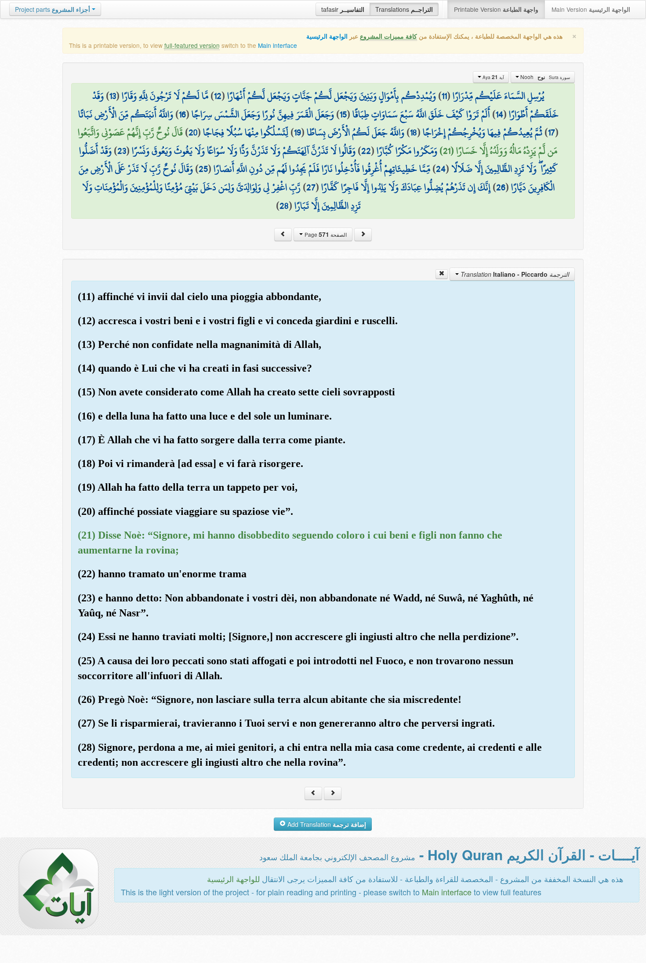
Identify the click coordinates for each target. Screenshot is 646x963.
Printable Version (496, 9)
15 (343, 114)
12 (217, 95)
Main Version (591, 9)
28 (284, 205)
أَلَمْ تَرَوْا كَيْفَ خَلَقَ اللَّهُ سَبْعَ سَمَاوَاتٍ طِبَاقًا (421, 114)
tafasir (342, 9)
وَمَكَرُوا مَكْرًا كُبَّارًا (407, 150)
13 (112, 95)
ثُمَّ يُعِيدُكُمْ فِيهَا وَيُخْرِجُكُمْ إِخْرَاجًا (482, 132)
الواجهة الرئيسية (327, 36)
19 (297, 132)
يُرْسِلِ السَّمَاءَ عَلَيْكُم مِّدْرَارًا (498, 95)
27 (311, 187)
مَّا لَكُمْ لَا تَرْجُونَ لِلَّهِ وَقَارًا (165, 95)
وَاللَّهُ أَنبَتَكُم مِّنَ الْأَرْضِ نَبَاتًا (125, 114)
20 (193, 132)
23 (121, 150)
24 (441, 168)
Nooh (544, 77)
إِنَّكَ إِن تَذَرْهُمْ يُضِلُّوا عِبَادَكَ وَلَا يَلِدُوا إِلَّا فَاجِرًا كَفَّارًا (405, 187)
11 (444, 95)
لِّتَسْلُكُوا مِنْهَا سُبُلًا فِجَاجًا (245, 132)
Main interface (277, 45)
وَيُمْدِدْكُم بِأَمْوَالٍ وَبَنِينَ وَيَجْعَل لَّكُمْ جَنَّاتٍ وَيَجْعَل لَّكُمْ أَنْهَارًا (331, 95)
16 (182, 114)
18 (413, 132)
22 (366, 150)
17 (551, 132)
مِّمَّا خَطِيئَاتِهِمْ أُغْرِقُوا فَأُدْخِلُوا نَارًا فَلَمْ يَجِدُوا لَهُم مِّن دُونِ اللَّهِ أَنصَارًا (322, 168)
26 (500, 187)
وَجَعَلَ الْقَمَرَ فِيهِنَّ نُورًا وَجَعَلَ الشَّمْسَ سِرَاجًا (263, 114)
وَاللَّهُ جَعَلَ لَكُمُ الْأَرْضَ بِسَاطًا (355, 132)
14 (499, 114)
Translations (404, 9)
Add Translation (326, 824)
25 (203, 168)
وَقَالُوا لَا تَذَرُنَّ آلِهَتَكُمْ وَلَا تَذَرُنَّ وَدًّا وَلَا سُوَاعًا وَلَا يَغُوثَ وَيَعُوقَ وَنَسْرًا (244, 150)
